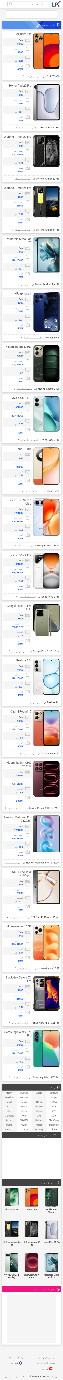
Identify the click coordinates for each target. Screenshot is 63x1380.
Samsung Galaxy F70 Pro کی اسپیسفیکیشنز (34, 1077)
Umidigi (24, 1129)
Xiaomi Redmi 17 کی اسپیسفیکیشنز (39, 753)
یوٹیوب (45, 1368)
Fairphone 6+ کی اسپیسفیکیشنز (41, 337)
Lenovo (54, 1102)
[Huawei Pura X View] (31, 1262)
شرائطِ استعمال (17, 1357)
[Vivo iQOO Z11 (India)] (11, 1262)
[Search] (10, 4)
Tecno (9, 1102)
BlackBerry (54, 1120)
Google (24, 1102)
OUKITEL (24, 1120)
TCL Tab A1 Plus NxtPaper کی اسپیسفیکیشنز (34, 917)
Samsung (53, 1093)
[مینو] (4, 4)
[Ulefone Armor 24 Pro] (11, 1229)
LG (39, 1097)
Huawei (24, 1093)
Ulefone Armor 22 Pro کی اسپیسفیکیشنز (36, 178)
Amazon (9, 1129)
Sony (54, 1115)
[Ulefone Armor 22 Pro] (31, 1229)
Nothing (39, 1129)
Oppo (54, 1097)
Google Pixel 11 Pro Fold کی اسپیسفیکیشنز (35, 651)
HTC (9, 1106)
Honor (24, 1111)
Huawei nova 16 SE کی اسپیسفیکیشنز (37, 968)
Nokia (39, 1102)
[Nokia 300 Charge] (51, 1197)
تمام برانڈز (44, 1135)
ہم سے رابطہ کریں (46, 1363)
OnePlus (9, 1097)
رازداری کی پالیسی (46, 1357)
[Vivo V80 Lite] (11, 1197)
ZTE (54, 1111)
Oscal (39, 1125)
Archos (9, 1120)
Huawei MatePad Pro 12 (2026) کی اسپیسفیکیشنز (31, 862)
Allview (24, 1125)
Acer (24, 1115)
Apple (39, 1093)
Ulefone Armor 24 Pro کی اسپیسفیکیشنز (36, 229)
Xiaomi (9, 1093)
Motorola (24, 1097)
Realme (38, 1106)
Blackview (54, 1125)
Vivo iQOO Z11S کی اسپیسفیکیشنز (39, 439)
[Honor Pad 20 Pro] (51, 1230)
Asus (54, 1106)
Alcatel (54, 1129)
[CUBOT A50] (31, 1197)
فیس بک (15, 1363)
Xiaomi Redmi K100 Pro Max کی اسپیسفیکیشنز (33, 808)
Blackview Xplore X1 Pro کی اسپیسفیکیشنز (35, 1022)
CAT (39, 1115)
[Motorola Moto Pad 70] (51, 1262)
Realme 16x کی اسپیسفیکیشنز (42, 702)
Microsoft (9, 1115)
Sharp (9, 1125)
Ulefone (38, 1120)
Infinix (39, 1111)
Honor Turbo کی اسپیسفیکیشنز (41, 491)
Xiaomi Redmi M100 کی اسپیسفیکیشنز (37, 388)
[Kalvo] (56, 4)
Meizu (24, 1106)
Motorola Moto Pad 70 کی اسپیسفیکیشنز (36, 284)
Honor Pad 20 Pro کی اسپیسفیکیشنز (38, 127)
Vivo (9, 1111)
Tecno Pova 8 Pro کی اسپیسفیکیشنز (38, 596)
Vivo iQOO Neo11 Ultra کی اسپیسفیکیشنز (36, 545)
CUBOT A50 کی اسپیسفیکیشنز (42, 76)
